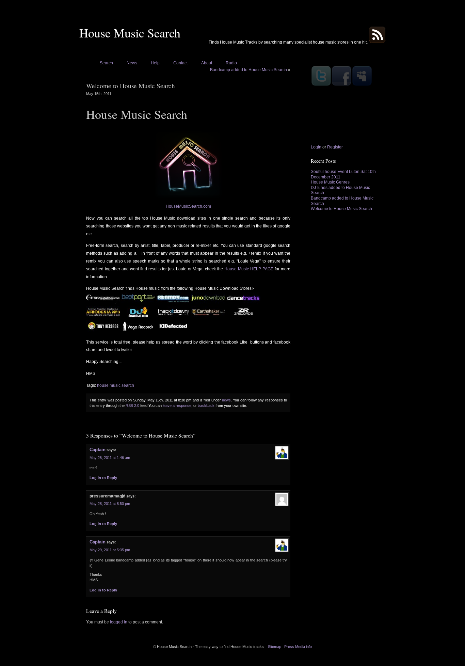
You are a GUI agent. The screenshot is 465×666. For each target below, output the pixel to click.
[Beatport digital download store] (138, 302)
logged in (118, 622)
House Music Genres (330, 182)
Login (316, 147)
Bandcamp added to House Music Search (248, 69)
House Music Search (129, 33)
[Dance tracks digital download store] (243, 302)
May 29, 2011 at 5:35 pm (110, 550)
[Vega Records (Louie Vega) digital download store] (138, 330)
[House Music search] (188, 164)
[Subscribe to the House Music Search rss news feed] (377, 42)
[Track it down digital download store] (173, 316)
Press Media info (298, 647)
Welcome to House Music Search (341, 208)
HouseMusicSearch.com (188, 206)
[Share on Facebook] (341, 85)
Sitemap (274, 647)
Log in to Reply (103, 478)
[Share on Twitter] (321, 85)
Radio (231, 63)
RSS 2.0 (132, 405)
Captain (98, 449)
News (132, 63)
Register (335, 147)
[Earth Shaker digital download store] (208, 316)
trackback (206, 405)
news (226, 400)
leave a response (177, 405)
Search (106, 63)
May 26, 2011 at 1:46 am (110, 458)
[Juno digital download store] (208, 302)
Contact (180, 63)
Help (155, 63)
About (206, 63)
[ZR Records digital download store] (243, 316)
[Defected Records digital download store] (173, 330)
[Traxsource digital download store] (103, 302)
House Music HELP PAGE (249, 269)
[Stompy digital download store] (173, 302)
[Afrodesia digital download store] (103, 316)
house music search (115, 385)
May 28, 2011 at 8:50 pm (110, 504)
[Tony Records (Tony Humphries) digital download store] (103, 330)
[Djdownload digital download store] (138, 316)
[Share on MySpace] (362, 85)
